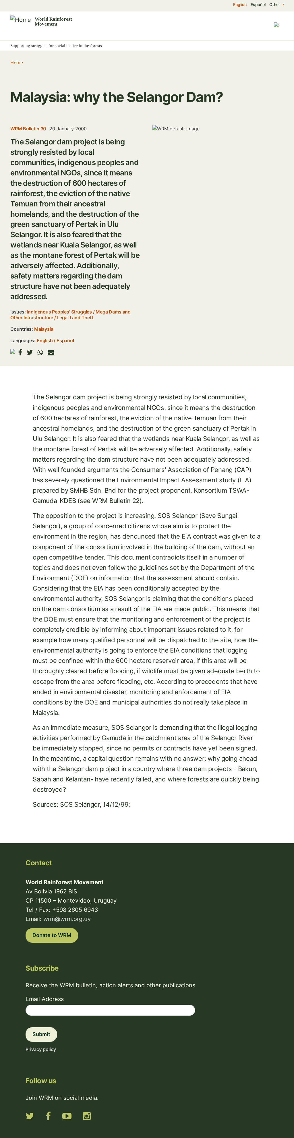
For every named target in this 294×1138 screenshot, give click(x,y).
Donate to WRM (51, 935)
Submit (41, 1034)
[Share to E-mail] (51, 352)
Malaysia (43, 329)
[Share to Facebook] (20, 352)
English (240, 4)
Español (258, 4)
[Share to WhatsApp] (40, 352)
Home (16, 62)
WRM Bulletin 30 (28, 128)
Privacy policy (41, 1049)
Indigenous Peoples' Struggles (59, 312)
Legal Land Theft (75, 317)
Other (275, 4)
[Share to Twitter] (30, 352)
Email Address (45, 999)
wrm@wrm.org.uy (67, 919)
